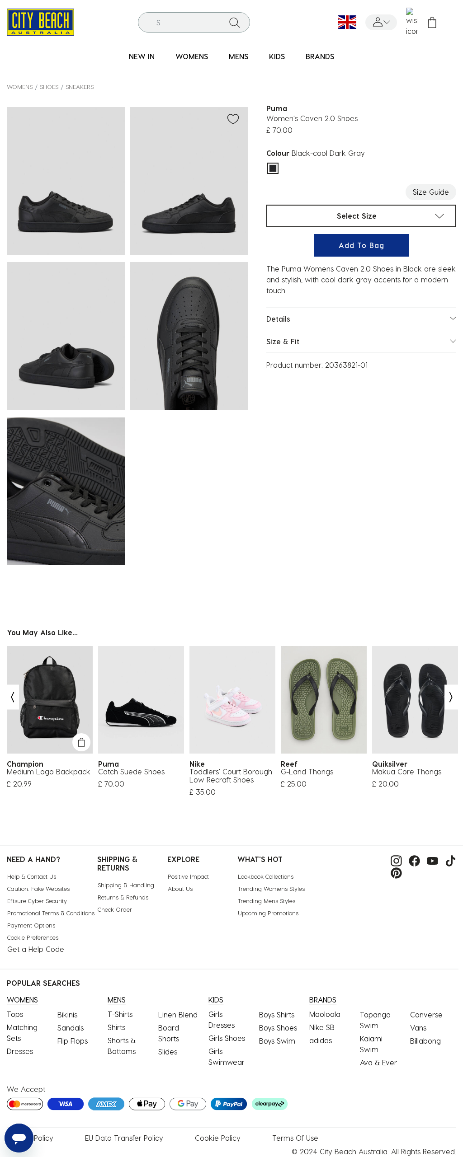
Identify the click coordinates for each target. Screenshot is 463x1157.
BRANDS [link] (320, 56)
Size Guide (431, 191)
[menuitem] (141, 57)
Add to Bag (361, 245)
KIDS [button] (277, 56)
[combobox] (194, 22)
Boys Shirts (276, 1014)
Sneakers (80, 86)
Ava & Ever (378, 1062)
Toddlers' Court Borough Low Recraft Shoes (230, 776)
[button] (381, 22)
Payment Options (31, 925)
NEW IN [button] (142, 56)
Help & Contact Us (31, 876)
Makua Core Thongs (406, 772)
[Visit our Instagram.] (394, 860)
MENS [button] (238, 56)
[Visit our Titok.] (448, 860)
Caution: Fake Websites (38, 888)
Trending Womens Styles (271, 888)
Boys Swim (277, 1040)
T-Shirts (120, 1014)
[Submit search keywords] (234, 22)
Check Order (115, 909)
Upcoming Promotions (268, 912)
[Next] (451, 697)
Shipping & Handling (126, 884)
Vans (418, 1027)
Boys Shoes (278, 1027)
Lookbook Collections (265, 876)
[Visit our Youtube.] (430, 860)
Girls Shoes (226, 1038)
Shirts (116, 1027)
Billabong (425, 1040)
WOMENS (20, 86)
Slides (167, 1051)
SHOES (49, 86)
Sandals (70, 1027)
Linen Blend (178, 1014)
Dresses (20, 1051)
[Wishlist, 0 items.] (411, 22)
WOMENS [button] (191, 56)
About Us (180, 888)
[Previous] (12, 697)
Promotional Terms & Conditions (50, 912)
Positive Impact (188, 876)
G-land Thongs (307, 772)
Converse (426, 1014)
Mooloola (324, 1014)
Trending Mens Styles (266, 900)
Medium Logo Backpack (48, 772)
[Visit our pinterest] (394, 871)
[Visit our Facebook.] (412, 860)
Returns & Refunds (123, 897)
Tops (15, 1014)
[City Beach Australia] (40, 21)
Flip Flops (72, 1040)
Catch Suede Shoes (131, 772)
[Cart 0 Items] (432, 22)
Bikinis (67, 1014)
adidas (320, 1040)
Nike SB (322, 1027)
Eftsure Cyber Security (37, 900)
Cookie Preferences (32, 937)
